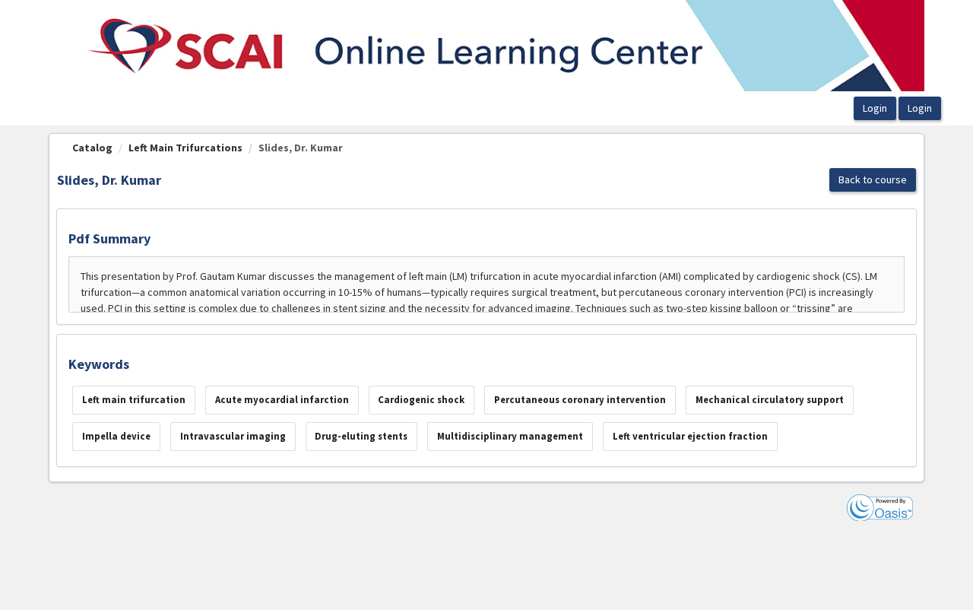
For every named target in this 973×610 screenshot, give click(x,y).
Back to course (872, 179)
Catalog (92, 147)
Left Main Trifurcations (185, 147)
